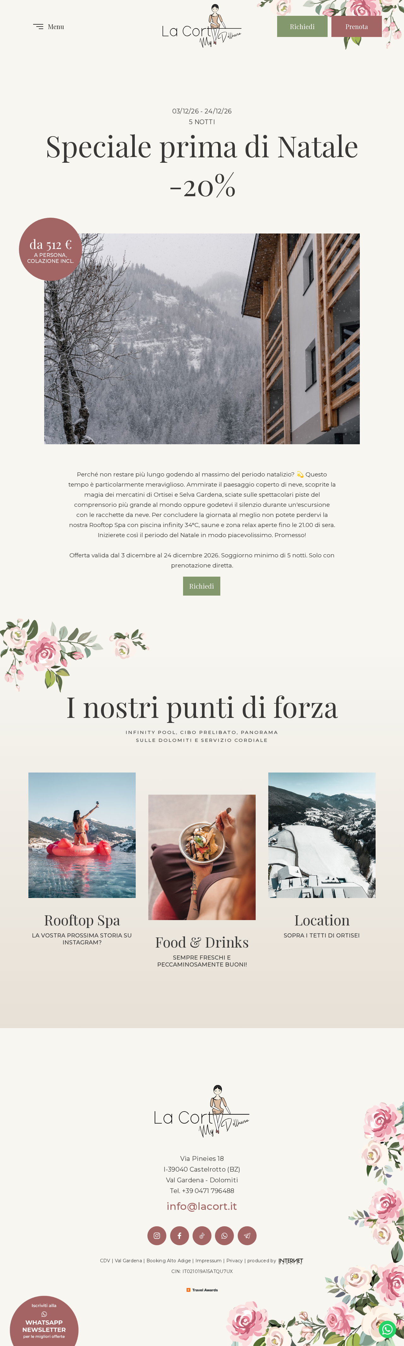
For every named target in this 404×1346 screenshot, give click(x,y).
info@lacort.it (202, 1206)
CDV (105, 1261)
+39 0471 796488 (208, 1191)
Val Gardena (128, 1261)
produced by (262, 1261)
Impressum (208, 1261)
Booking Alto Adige (168, 1261)
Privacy (234, 1261)
